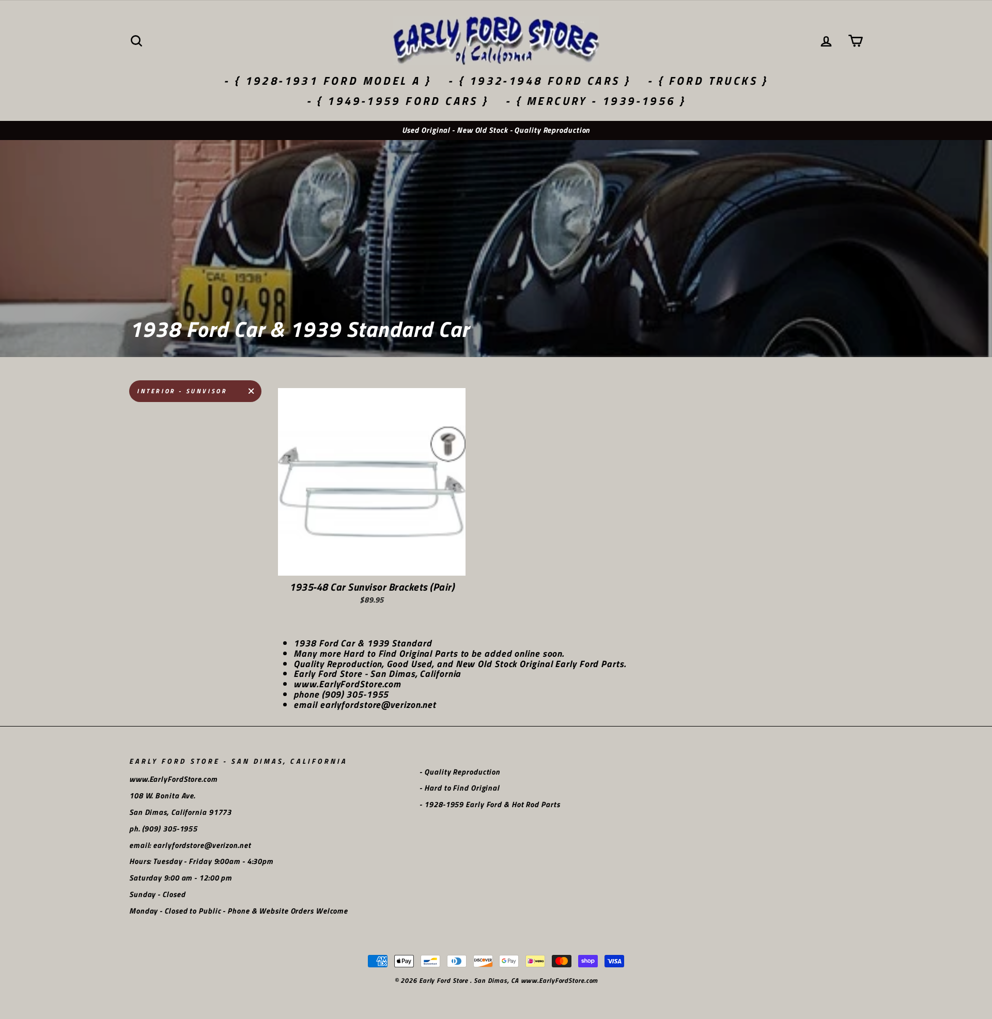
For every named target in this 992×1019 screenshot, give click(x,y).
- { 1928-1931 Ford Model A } (327, 80)
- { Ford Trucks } (708, 80)
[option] (496, 130)
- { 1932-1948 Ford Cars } (539, 80)
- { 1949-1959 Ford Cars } (397, 101)
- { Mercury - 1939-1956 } (595, 101)
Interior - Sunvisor (182, 391)
